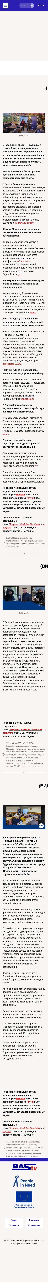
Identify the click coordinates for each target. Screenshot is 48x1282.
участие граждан (31, 1156)
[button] (5, 5)
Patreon (20, 494)
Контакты (34, 1225)
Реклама (34, 1220)
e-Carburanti (23, 261)
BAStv (8, 537)
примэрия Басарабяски (23, 1150)
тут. (19, 274)
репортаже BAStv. (24, 222)
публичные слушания (31, 1153)
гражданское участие (24, 748)
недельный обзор (35, 540)
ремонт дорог (34, 543)
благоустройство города (16, 540)
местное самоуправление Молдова (29, 754)
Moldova (15, 537)
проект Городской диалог (16, 543)
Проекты (14, 1225)
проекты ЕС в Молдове (16, 766)
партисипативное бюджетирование (19, 762)
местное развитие (28, 1144)
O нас (14, 1220)
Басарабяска (25, 537)
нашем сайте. (28, 398)
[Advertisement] (24, 36)
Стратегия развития (14, 1156)
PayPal (30, 498)
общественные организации (18, 1147)
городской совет (13, 1144)
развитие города (34, 766)
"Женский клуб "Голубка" (17, 743)
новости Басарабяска (15, 757)
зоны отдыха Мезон (24, 751)
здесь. (33, 312)
